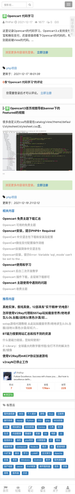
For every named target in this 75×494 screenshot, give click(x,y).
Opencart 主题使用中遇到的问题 (25, 283)
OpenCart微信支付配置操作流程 (23, 243)
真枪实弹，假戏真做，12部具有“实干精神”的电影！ (37, 307)
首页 (5, 490)
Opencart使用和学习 (17, 264)
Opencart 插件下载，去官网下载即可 (26, 277)
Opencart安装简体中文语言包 (22, 248)
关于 (55, 490)
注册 (68, 490)
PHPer (9, 22)
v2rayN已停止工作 (15, 362)
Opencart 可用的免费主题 (19, 225)
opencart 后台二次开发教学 (20, 271)
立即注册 (46, 93)
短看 (18, 490)
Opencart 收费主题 (15, 289)
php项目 (11, 68)
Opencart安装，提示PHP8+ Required (29, 231)
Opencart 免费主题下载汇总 (22, 218)
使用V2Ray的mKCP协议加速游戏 (25, 356)
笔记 (30, 490)
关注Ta (9, 394)
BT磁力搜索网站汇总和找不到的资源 (27, 333)
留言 (43, 490)
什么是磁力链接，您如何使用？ (22, 340)
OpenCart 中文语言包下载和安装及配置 (28, 237)
